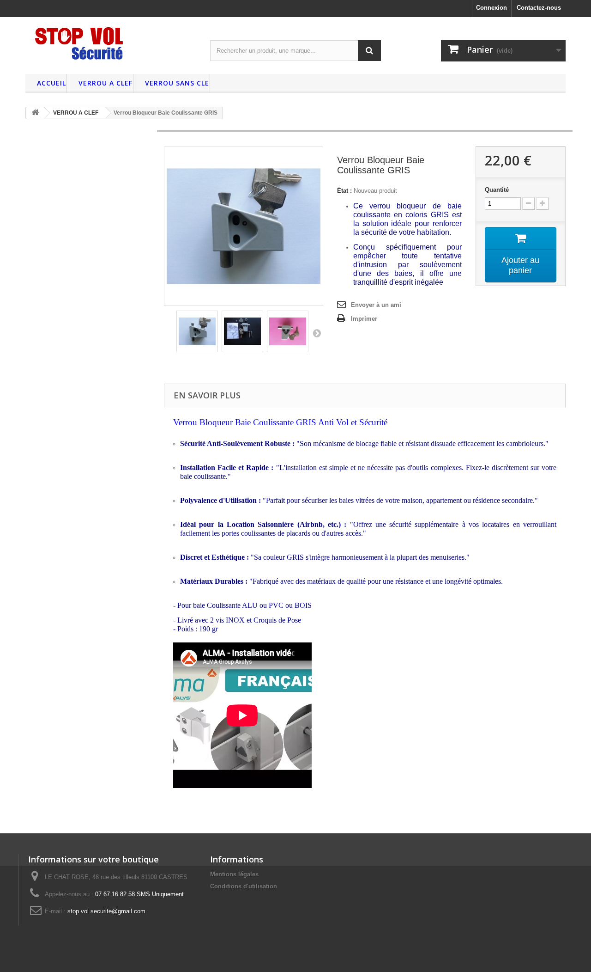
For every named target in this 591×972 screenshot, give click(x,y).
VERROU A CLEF (105, 83)
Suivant (316, 332)
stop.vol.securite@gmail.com (106, 911)
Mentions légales (234, 874)
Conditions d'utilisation (243, 886)
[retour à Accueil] (35, 113)
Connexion (491, 7)
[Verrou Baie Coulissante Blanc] (197, 331)
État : (344, 190)
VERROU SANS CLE (177, 83)
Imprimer (364, 318)
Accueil (51, 83)
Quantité (497, 189)
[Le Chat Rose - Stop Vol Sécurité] (110, 43)
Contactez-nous (539, 7)
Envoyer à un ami (376, 304)
